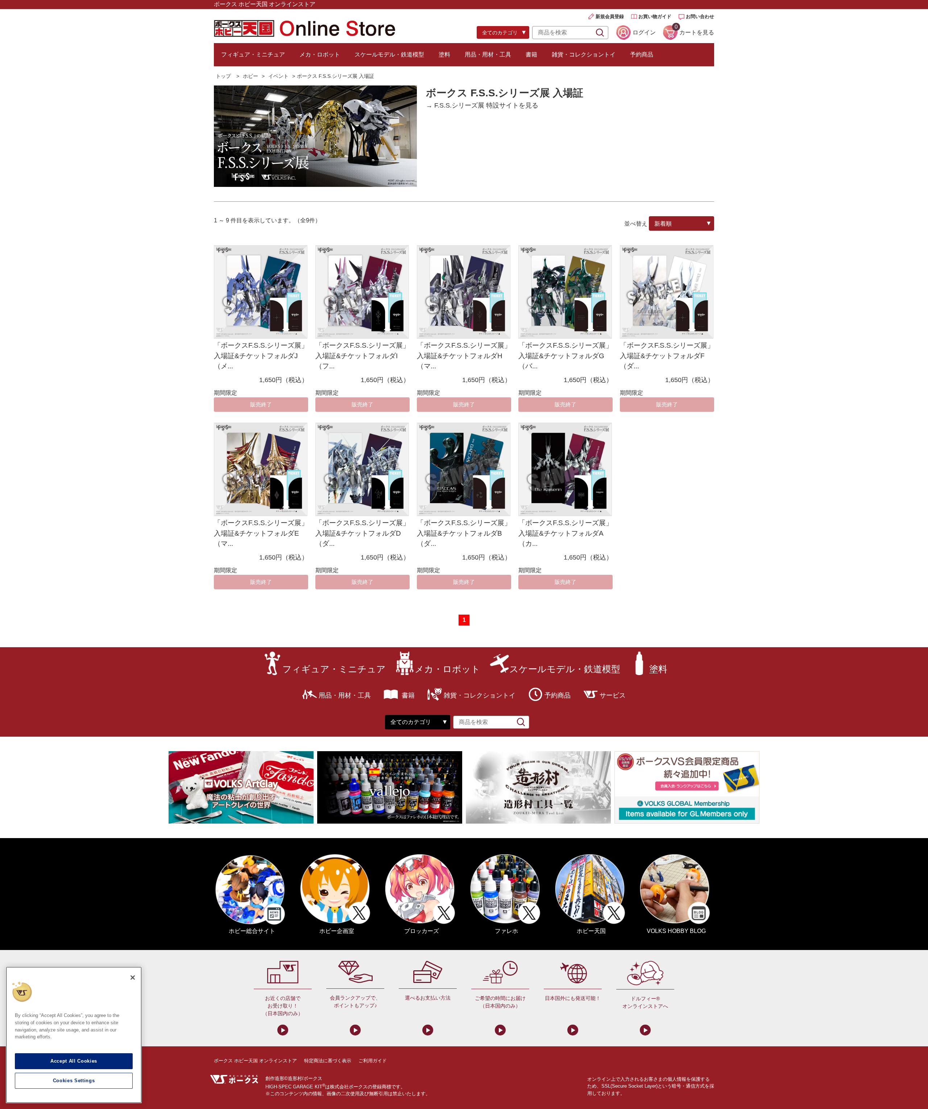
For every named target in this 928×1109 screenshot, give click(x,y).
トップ (223, 76)
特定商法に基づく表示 (327, 1060)
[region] (74, 1035)
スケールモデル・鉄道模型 (389, 54)
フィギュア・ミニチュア (253, 54)
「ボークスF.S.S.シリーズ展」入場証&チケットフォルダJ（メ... (261, 356)
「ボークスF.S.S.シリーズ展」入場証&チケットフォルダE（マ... (261, 533)
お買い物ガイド (654, 16)
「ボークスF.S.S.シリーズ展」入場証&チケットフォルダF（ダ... (667, 356)
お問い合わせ (700, 16)
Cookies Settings (74, 1080)
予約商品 (641, 54)
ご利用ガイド (373, 1060)
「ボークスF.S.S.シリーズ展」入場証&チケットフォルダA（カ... (565, 533)
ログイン (644, 32)
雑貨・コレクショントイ (584, 54)
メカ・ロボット (319, 54)
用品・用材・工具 (488, 54)
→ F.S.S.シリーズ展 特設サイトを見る (482, 105)
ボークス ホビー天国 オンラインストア (255, 1060)
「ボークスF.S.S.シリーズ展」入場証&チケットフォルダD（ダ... (362, 533)
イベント (278, 76)
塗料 (444, 54)
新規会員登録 (610, 16)
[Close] (133, 977)
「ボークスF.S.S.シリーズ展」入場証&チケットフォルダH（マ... (464, 356)
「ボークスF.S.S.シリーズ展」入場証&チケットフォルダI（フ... (362, 356)
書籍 (531, 54)
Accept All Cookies (73, 1061)
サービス (613, 695)
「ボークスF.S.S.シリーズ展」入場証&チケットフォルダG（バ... (565, 356)
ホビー (250, 76)
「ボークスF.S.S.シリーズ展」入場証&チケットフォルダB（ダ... (464, 533)
